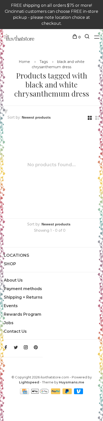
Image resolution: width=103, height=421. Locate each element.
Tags (44, 61)
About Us (13, 280)
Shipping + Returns (23, 297)
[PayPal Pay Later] (67, 392)
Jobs (9, 322)
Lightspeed (29, 382)
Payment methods (23, 288)
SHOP (10, 264)
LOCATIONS (16, 255)
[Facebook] (6, 347)
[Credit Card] (25, 392)
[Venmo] (78, 392)
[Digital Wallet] (40, 392)
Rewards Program (22, 314)
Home (24, 61)
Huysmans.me (71, 382)
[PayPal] (56, 392)
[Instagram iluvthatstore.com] (26, 347)
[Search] (87, 37)
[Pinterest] (36, 347)
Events (11, 305)
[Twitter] (16, 347)
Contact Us (15, 331)
